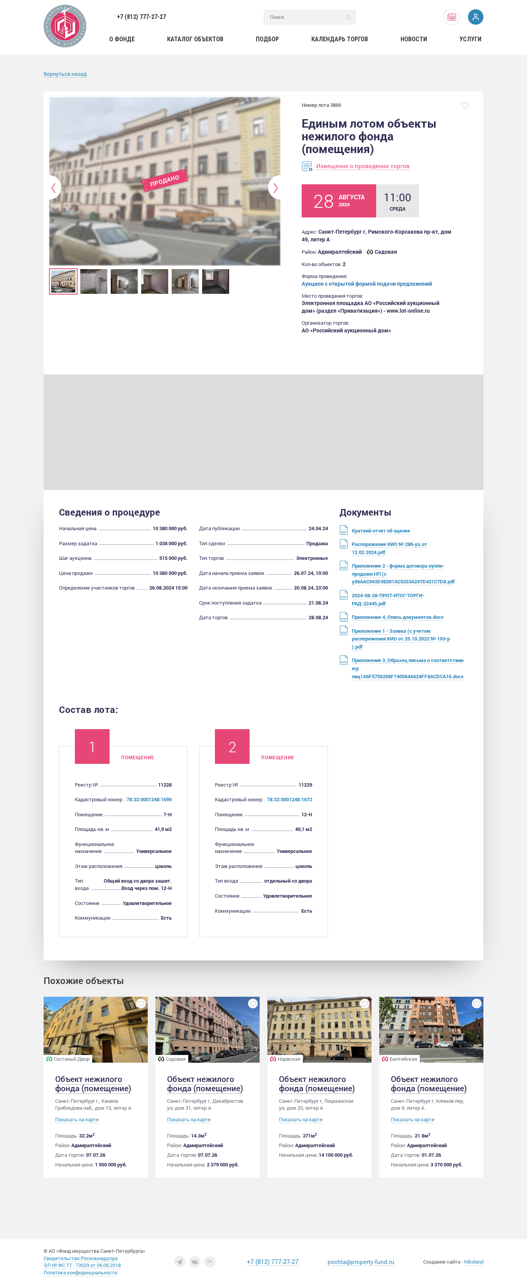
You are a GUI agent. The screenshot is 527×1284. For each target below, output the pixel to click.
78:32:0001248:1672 (289, 799)
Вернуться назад (65, 74)
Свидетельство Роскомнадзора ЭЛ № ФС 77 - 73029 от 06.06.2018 (82, 1262)
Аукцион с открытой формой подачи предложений (367, 283)
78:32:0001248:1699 (149, 799)
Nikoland (473, 1261)
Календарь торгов (339, 39)
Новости (413, 39)
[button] (55, 188)
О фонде (122, 39)
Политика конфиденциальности (80, 1272)
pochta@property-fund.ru (361, 1261)
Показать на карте (77, 1119)
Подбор (267, 39)
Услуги (470, 39)
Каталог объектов (195, 39)
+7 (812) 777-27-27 (141, 16)
